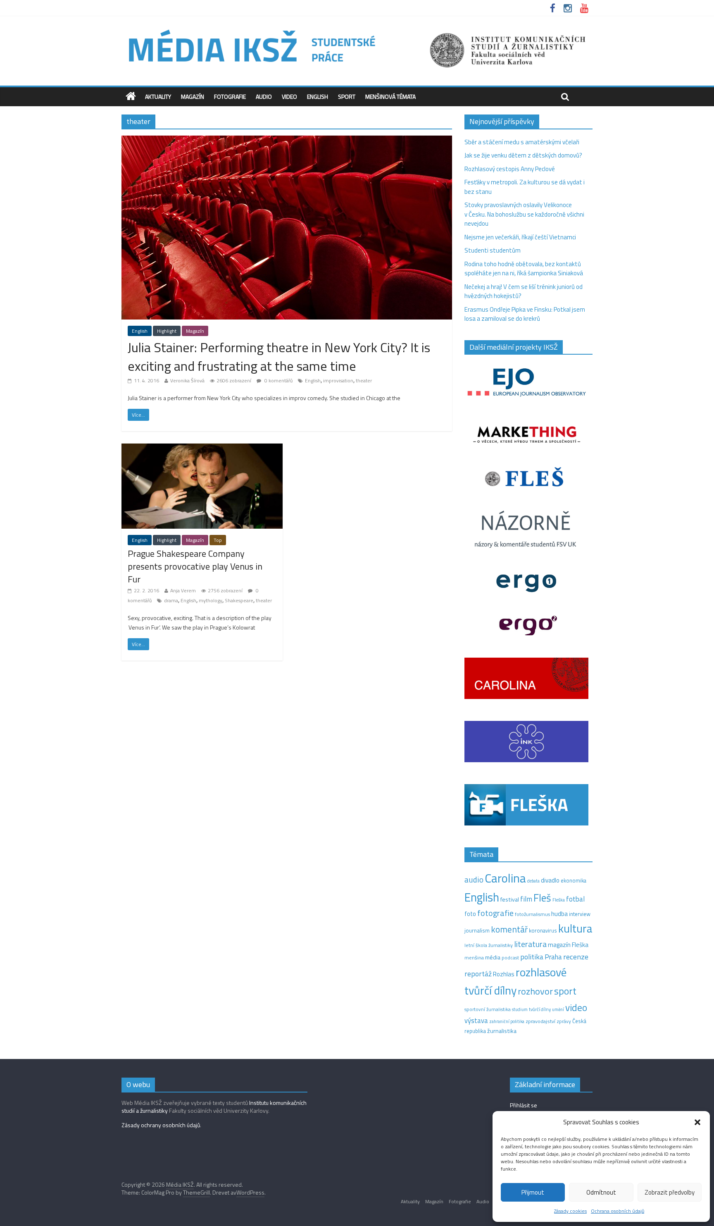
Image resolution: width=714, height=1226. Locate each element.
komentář (509, 929)
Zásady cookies (570, 1211)
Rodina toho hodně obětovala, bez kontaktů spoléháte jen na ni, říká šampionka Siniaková (523, 268)
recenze (575, 956)
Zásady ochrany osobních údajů (160, 1125)
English (317, 96)
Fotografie (230, 96)
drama (171, 600)
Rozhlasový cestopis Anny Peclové (509, 169)
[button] (697, 1122)
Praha (553, 957)
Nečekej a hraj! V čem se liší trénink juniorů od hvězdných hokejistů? (523, 291)
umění (558, 1009)
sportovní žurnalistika (487, 1009)
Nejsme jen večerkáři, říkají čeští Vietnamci (520, 237)
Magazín (192, 96)
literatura (530, 944)
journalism (477, 930)
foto (470, 913)
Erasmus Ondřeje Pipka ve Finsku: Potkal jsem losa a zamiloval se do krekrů (524, 314)
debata (533, 881)
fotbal (575, 899)
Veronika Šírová (187, 380)
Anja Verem (183, 590)
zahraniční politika (506, 1021)
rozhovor (535, 991)
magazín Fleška (568, 944)
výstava (476, 1020)
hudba (559, 913)
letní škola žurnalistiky (488, 945)
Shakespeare (239, 600)
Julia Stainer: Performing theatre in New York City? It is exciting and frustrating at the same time (279, 356)
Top (218, 540)
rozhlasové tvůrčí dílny (515, 981)
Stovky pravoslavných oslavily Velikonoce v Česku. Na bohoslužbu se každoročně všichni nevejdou (524, 214)
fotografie (495, 912)
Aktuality (158, 96)
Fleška (558, 899)
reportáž (478, 973)
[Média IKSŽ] (357, 28)
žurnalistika (501, 1030)
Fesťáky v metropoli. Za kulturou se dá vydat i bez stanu (524, 186)
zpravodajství (540, 1021)
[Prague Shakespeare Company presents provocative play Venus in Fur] (202, 448)
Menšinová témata (390, 96)
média (492, 957)
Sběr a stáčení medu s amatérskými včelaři (521, 142)
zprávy (564, 1021)
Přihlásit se (523, 1105)
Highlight (166, 331)
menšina (474, 957)
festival (509, 899)
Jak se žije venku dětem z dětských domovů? (523, 155)
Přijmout (532, 1192)
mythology (210, 600)
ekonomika (573, 880)
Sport (346, 96)
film (526, 898)
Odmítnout (601, 1192)
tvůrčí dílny (540, 1009)
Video (289, 96)
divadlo (550, 880)
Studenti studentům (492, 250)
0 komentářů (278, 380)
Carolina (505, 878)
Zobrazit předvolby (670, 1192)
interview (579, 914)
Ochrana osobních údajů (617, 1211)
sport (565, 990)
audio (473, 879)
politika (531, 956)
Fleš (542, 898)
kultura (575, 928)
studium (520, 1009)
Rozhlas (503, 974)
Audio (264, 96)
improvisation (338, 380)
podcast (510, 957)
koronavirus (543, 930)
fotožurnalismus (532, 914)
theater (364, 380)
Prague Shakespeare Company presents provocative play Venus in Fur (195, 566)
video (576, 1007)
